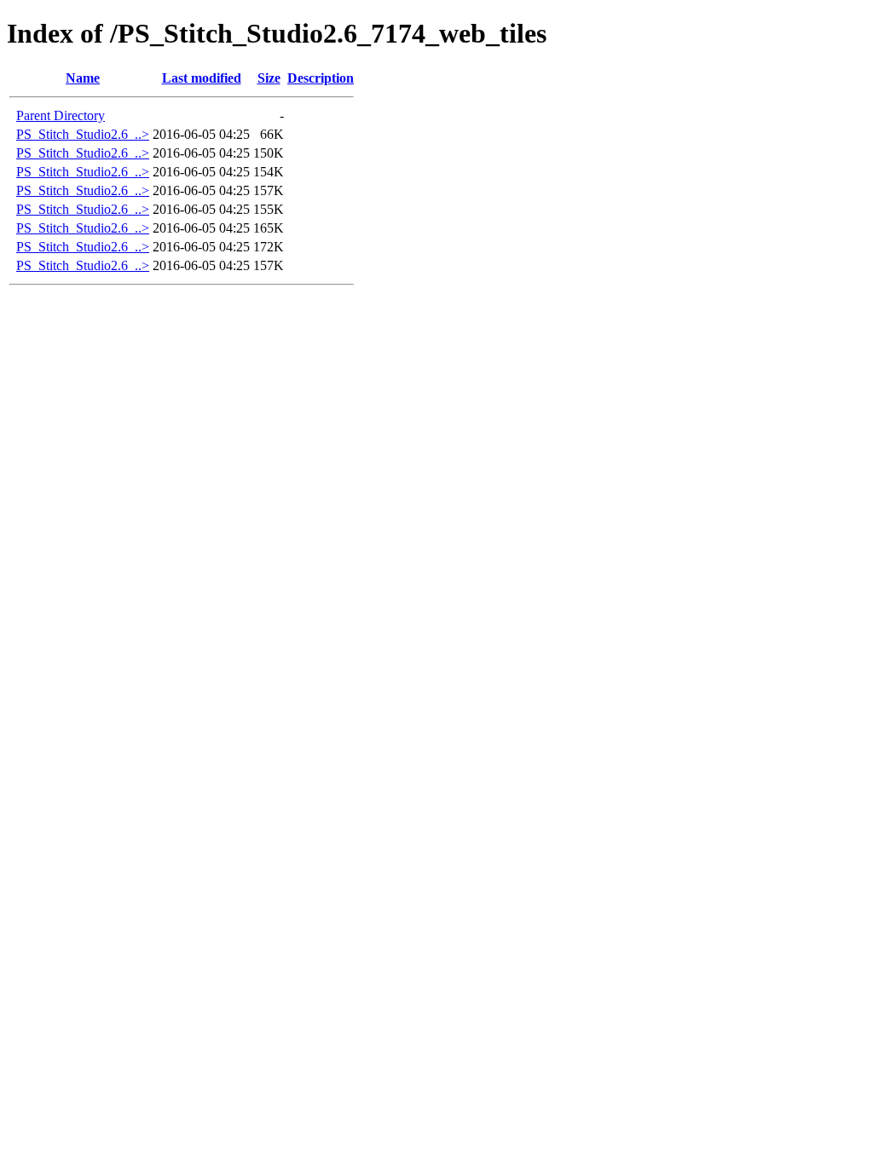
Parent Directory (60, 115)
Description (320, 78)
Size (268, 78)
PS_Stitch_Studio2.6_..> (82, 134)
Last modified (201, 78)
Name (83, 78)
